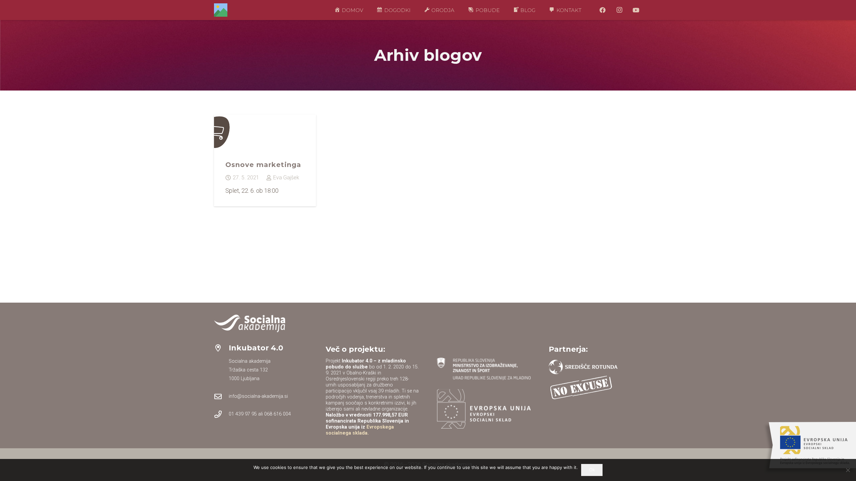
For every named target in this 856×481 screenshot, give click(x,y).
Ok (592, 469)
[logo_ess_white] (484, 409)
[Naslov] (220, 10)
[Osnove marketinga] (265, 160)
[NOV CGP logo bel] (249, 323)
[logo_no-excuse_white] (581, 387)
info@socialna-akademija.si (258, 396)
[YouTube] (636, 10)
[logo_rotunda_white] (583, 367)
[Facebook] (603, 10)
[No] (847, 470)
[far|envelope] (221, 396)
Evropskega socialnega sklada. (360, 430)
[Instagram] (619, 10)
